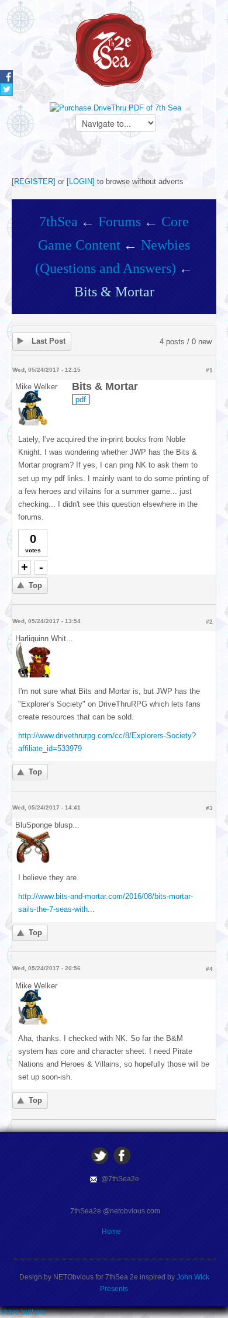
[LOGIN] (81, 181)
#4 (209, 969)
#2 (209, 621)
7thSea (58, 221)
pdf (80, 399)
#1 (209, 370)
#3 (209, 808)
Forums (119, 221)
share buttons (23, 1311)
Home (111, 1231)
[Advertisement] (120, 157)
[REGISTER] (34, 181)
